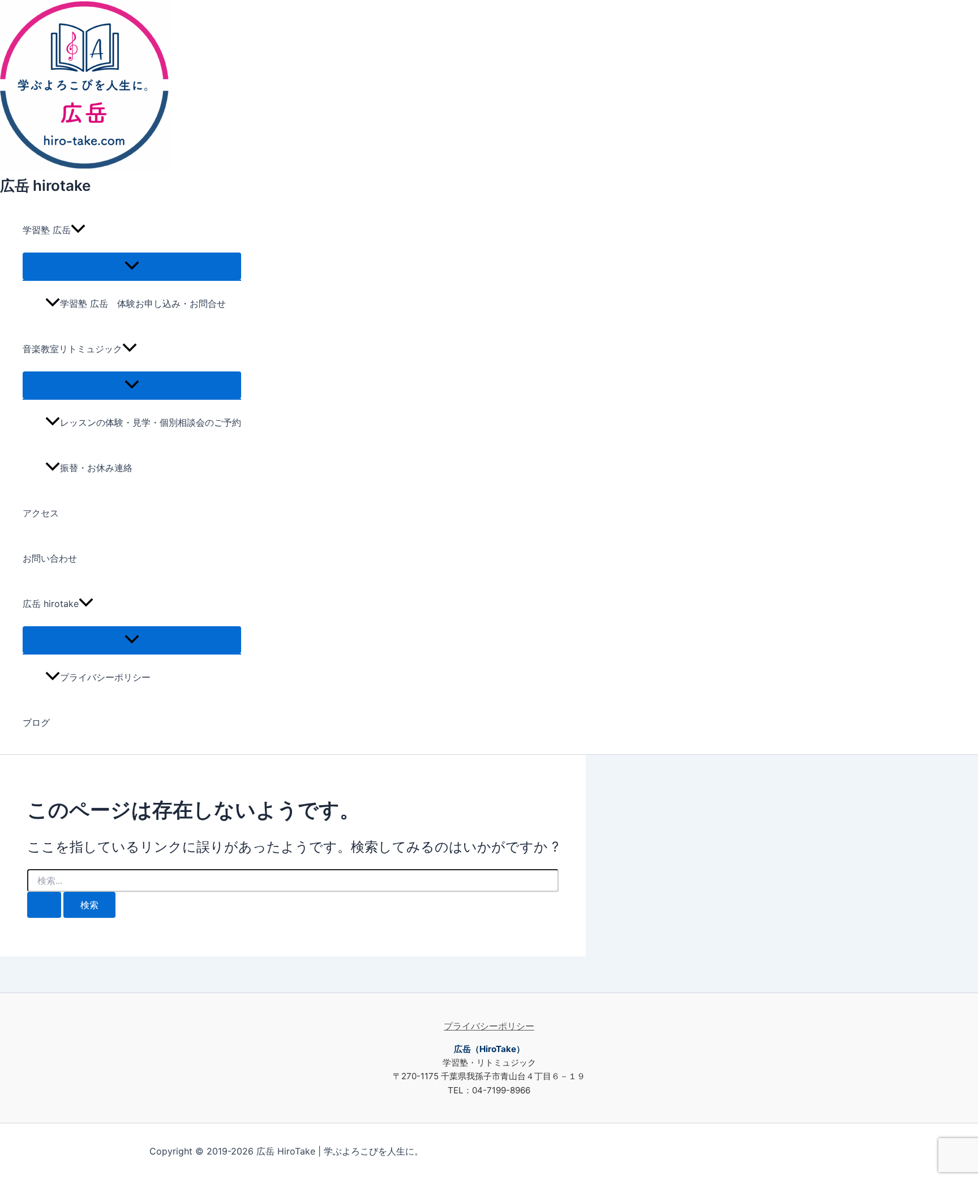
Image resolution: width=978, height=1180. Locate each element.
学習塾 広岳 (47, 230)
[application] (78, 230)
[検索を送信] (44, 905)
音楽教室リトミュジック (72, 348)
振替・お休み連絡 (96, 467)
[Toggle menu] (132, 266)
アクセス (41, 513)
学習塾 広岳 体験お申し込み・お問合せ (143, 303)
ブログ (36, 722)
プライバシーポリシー (105, 677)
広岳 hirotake (45, 185)
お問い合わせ (50, 558)
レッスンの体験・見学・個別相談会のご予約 (150, 422)
